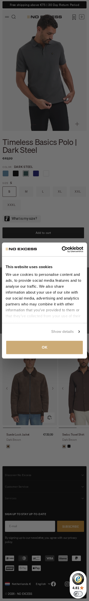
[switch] (78, 594)
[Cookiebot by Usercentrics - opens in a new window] (62, 249)
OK (44, 347)
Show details (62, 331)
